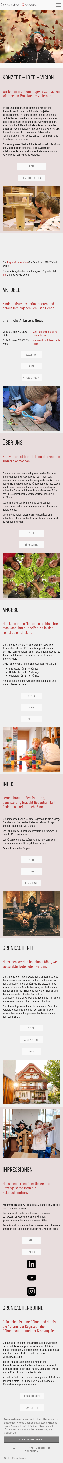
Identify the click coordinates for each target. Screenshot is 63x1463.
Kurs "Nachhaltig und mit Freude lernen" (45, 333)
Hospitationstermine (17, 262)
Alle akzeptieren (31, 1439)
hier (5, 274)
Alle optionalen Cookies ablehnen (31, 1449)
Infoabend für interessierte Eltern (46, 341)
